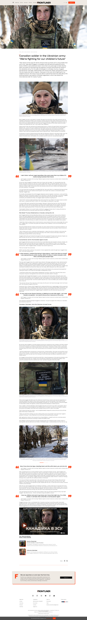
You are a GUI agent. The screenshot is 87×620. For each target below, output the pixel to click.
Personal (30, 2)
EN (66, 2)
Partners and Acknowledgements (52, 604)
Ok (54, 618)
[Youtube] (45, 596)
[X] (41, 596)
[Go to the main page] (43, 2)
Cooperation (35, 599)
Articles (21, 2)
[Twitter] (67, 561)
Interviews (26, 2)
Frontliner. (41, 613)
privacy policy (49, 618)
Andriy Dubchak (31, 541)
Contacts (34, 604)
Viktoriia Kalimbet (32, 550)
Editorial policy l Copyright (38, 601)
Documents (49, 601)
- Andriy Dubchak (27, 51)
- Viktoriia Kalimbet (33, 51)
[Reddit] (54, 596)
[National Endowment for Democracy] (64, 602)
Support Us (35, 606)
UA (64, 2)
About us (48, 599)
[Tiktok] (50, 596)
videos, (46, 209)
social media (56, 286)
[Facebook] (64, 561)
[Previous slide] (21, 443)
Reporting (17, 2)
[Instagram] (33, 596)
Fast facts (34, 2)
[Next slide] (65, 443)
